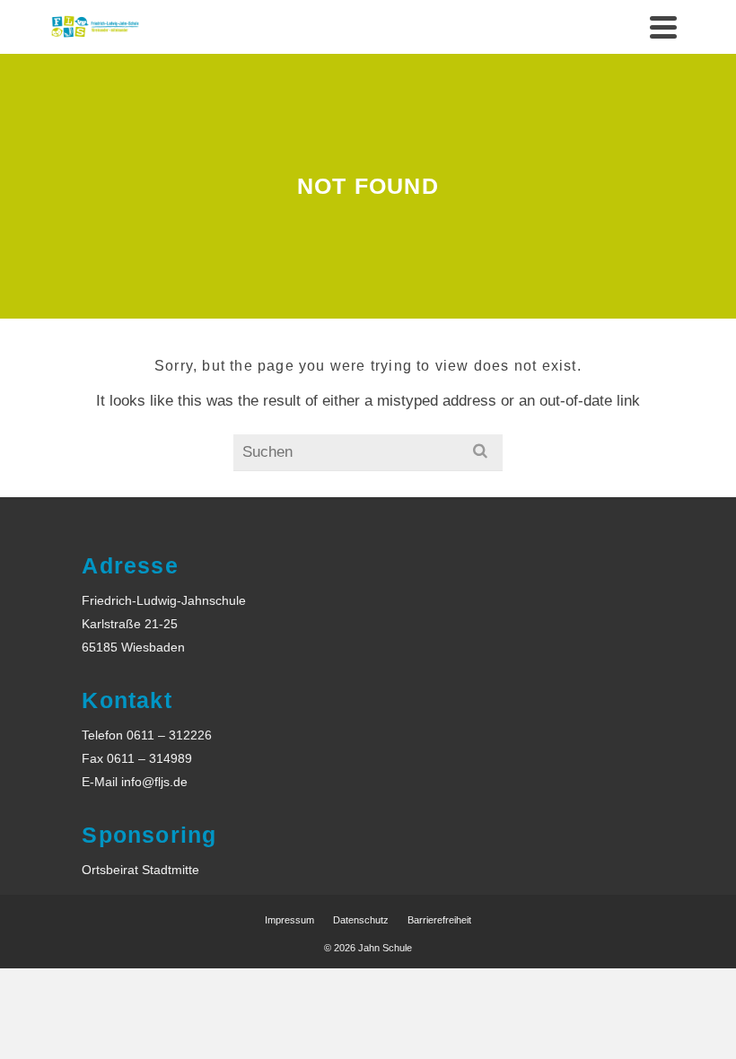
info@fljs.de (154, 782)
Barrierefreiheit (439, 920)
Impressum (289, 920)
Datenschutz (361, 920)
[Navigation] (663, 27)
